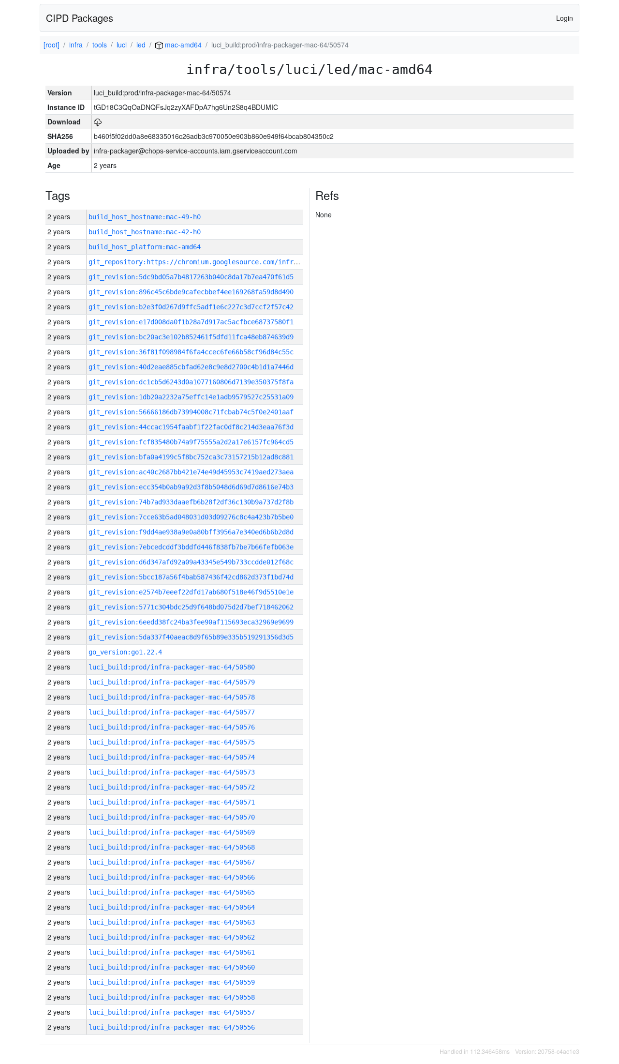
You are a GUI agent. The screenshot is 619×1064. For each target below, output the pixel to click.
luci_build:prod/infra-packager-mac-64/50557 (171, 1012)
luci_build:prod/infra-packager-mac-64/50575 (171, 742)
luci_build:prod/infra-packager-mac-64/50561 (171, 952)
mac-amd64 (182, 44)
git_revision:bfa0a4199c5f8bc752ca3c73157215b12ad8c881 (191, 457)
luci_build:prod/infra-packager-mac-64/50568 (171, 847)
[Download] (98, 121)
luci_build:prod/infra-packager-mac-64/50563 (171, 922)
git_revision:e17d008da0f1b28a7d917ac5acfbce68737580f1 (191, 322)
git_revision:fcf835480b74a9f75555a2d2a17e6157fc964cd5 (191, 442)
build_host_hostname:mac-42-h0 (144, 232)
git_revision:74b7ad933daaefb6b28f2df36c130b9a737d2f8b (191, 502)
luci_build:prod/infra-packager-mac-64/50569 (171, 832)
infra (76, 44)
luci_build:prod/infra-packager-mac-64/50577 (171, 712)
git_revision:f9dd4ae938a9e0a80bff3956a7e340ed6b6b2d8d (191, 532)
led (141, 44)
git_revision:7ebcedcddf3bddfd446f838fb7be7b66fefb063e (191, 547)
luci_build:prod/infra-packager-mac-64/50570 (171, 817)
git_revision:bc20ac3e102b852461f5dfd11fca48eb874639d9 (191, 337)
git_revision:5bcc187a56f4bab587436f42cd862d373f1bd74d (191, 577)
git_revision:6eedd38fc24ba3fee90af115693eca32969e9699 (191, 622)
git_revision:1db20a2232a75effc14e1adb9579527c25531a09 (191, 397)
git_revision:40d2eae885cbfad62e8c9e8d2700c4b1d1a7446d (191, 367)
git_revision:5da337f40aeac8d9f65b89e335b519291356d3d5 (191, 637)
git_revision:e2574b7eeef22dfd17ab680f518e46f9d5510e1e (191, 592)
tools (99, 44)
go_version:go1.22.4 (125, 652)
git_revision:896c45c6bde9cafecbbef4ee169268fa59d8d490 (191, 292)
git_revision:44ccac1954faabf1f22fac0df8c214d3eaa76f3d (191, 427)
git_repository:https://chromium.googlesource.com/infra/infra (204, 262)
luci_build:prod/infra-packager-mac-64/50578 (171, 697)
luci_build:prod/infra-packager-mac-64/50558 (171, 997)
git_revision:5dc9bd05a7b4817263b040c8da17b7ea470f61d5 (191, 277)
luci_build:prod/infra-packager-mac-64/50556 (171, 1027)
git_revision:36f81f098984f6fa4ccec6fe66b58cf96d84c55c (191, 352)
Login (564, 18)
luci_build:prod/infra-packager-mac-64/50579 (171, 682)
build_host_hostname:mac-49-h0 (144, 217)
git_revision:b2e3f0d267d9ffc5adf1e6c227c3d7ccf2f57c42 (191, 307)
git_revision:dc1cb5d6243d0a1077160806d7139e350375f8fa (191, 382)
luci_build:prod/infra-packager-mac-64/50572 (171, 787)
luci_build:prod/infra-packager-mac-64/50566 (171, 877)
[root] (51, 44)
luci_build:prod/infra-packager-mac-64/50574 (171, 757)
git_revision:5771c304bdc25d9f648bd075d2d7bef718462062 (191, 607)
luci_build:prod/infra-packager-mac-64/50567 (171, 862)
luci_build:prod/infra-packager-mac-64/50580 (171, 667)
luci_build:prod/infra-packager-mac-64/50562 (171, 937)
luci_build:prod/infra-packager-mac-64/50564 (171, 907)
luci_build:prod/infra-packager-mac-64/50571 (171, 802)
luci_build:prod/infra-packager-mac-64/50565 (171, 892)
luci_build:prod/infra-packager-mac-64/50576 (171, 727)
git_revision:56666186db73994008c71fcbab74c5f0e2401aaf (191, 412)
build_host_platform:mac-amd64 (144, 247)
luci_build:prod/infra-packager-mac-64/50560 (171, 967)
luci (122, 44)
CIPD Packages (79, 18)
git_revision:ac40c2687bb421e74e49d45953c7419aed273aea (191, 472)
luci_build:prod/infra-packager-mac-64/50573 (171, 772)
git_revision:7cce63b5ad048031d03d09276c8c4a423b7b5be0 (191, 517)
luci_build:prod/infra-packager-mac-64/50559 (171, 982)
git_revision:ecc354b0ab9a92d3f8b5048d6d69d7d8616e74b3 (191, 487)
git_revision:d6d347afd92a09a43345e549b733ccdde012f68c (191, 562)
